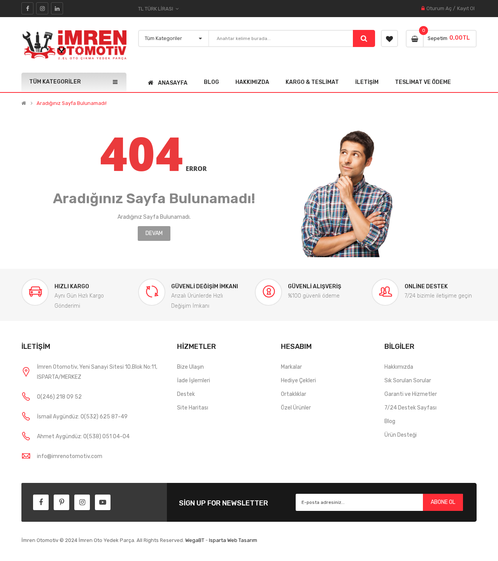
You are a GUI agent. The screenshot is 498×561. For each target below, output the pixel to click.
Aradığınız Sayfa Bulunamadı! (72, 103)
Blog (389, 421)
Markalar (291, 367)
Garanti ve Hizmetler (410, 394)
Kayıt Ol (466, 8)
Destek (186, 394)
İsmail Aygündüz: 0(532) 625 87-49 (82, 416)
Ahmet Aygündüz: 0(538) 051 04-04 (83, 436)
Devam (154, 233)
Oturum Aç (439, 8)
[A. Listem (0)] (389, 38)
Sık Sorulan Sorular (407, 380)
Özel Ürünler (296, 407)
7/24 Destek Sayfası (410, 407)
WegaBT (194, 540)
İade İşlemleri (193, 380)
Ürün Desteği (400, 435)
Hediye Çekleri (298, 380)
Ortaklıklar (293, 394)
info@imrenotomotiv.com (69, 456)
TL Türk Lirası (156, 9)
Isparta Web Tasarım (233, 540)
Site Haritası (192, 407)
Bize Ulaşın (190, 367)
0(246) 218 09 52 (59, 397)
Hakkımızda (398, 367)
